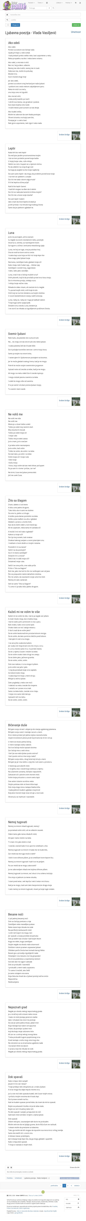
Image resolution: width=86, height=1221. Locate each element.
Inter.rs (19, 1211)
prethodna (54, 1186)
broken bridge (64, 134)
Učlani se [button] (76, 25)
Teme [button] (40, 3)
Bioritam (30, 1211)
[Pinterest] (76, 2)
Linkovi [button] (58, 3)
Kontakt (68, 1203)
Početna (9, 1178)
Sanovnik (24, 1211)
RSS (67, 1199)
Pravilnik (54, 1206)
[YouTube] (80, 2)
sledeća (76, 1186)
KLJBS (55, 1211)
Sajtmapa (69, 1207)
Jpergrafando (19, 1213)
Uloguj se (15, 25)
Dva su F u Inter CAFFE (35, 1195)
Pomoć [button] (68, 3)
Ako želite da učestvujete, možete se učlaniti (20, 1172)
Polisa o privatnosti (12, 1208)
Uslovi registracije (24, 1208)
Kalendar (36, 1211)
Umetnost (76, 32)
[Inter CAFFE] (14, 6)
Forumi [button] (30, 3)
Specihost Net (48, 1211)
